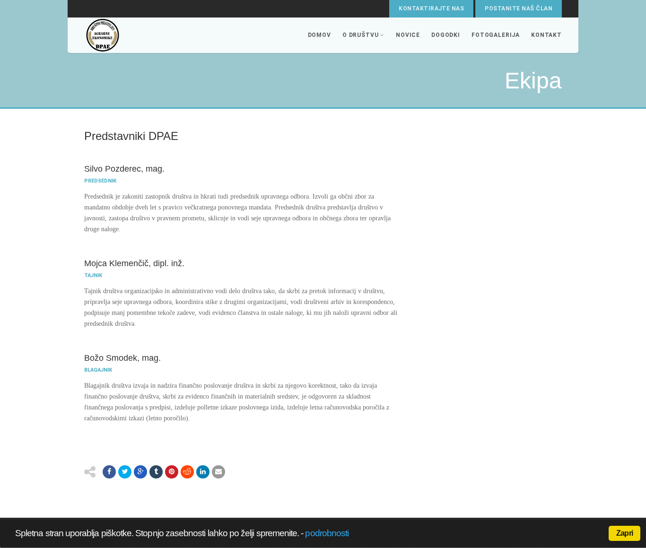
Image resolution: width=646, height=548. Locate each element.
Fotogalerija (495, 35)
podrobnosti (327, 533)
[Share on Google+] (140, 471)
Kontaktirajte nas (431, 8)
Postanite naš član (518, 8)
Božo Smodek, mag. (122, 358)
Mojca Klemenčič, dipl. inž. (134, 263)
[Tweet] (124, 471)
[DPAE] (133, 35)
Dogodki (445, 35)
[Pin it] (171, 471)
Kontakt (546, 35)
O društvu (360, 35)
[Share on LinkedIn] (203, 471)
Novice (408, 35)
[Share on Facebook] (109, 471)
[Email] (218, 471)
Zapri (624, 533)
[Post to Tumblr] (156, 471)
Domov (319, 35)
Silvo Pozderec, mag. (124, 169)
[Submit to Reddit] (187, 471)
